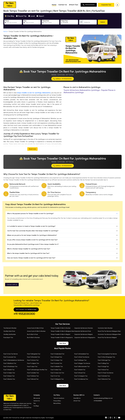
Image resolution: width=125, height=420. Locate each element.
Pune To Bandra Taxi (9, 379)
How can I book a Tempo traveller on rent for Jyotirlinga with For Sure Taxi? (31, 258)
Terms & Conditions (58, 398)
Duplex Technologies (47, 417)
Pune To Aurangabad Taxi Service (107, 354)
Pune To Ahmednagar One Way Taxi (37, 369)
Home (54, 5)
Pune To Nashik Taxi (8, 369)
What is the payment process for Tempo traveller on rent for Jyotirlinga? (30, 213)
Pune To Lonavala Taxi (9, 357)
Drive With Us (77, 398)
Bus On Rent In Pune (32, 334)
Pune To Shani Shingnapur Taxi (106, 357)
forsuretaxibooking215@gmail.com (103, 398)
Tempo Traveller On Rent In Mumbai (60, 328)
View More (62, 343)
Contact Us (62, 5)
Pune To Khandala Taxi (33, 357)
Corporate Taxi (106, 5)
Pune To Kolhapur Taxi (80, 360)
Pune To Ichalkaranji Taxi (81, 379)
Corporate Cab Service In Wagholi (83, 334)
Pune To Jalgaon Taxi (33, 363)
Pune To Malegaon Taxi (57, 379)
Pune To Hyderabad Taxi (57, 354)
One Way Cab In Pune (9, 331)
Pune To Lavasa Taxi (56, 363)
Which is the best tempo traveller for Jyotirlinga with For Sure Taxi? (28, 249)
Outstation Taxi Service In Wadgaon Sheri (109, 334)
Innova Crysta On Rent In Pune (35, 328)
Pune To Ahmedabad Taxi (81, 354)
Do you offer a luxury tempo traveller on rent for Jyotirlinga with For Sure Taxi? (32, 240)
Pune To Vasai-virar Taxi (57, 373)
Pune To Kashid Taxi (79, 369)
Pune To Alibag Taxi (103, 363)
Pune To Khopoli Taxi (56, 357)
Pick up (7, 21)
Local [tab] (33, 16)
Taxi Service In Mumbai (9, 328)
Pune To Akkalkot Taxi (57, 366)
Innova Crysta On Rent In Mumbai (36, 331)
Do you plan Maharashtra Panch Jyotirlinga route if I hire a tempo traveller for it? (33, 244)
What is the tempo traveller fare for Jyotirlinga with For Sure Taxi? (28, 253)
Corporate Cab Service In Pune (82, 331)
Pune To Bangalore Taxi (33, 354)
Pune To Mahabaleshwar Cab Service (13, 360)
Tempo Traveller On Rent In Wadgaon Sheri (62, 331)
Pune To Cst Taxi (55, 376)
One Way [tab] (10, 16)
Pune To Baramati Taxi (104, 379)
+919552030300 (89, 5)
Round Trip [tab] (22, 16)
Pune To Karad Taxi (103, 369)
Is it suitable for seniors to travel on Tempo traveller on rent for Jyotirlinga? (31, 226)
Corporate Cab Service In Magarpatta (84, 337)
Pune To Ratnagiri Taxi (104, 360)
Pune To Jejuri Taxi (32, 366)
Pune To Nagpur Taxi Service (82, 363)
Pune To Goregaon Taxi (80, 376)
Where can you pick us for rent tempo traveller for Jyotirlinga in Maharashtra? (32, 235)
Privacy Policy (57, 401)
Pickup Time (64, 21)
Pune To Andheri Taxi (33, 373)
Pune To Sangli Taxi (103, 366)
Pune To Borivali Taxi (32, 379)
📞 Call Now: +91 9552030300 (62, 79)
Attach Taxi (73, 5)
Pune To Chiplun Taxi (9, 373)
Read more (32, 149)
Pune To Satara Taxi (33, 360)
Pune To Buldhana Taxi (9, 363)
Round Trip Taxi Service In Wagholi (107, 337)
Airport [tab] (41, 16)
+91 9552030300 (24, 314)
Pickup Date (45, 21)
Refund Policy (57, 403)
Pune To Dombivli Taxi (104, 376)
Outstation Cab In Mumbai (105, 328)
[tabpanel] (62, 20)
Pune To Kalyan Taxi (9, 376)
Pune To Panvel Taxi (79, 373)
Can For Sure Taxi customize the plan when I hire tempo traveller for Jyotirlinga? (32, 231)
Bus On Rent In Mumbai (33, 337)
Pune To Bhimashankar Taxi (82, 366)
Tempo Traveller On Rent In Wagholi (60, 334)
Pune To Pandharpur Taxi (10, 366)
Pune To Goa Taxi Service (10, 354)
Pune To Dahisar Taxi (33, 376)
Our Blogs (36, 406)
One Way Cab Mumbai (9, 334)
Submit (102, 22)
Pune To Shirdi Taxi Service (81, 357)
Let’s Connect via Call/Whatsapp (26, 309)
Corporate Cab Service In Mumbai (83, 328)
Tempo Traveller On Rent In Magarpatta (62, 337)
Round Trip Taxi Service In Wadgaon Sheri (109, 331)
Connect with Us (12, 284)
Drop (25, 21)
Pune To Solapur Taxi (56, 360)
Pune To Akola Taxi (56, 369)
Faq (35, 403)
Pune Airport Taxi (8, 337)
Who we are (37, 398)
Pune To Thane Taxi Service (105, 373)
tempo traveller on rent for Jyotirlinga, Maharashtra (34, 93)
